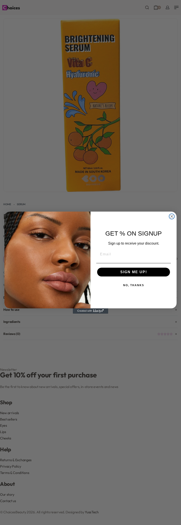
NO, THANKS (133, 285)
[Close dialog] (171, 216)
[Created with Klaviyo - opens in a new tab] (90, 311)
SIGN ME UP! (133, 272)
